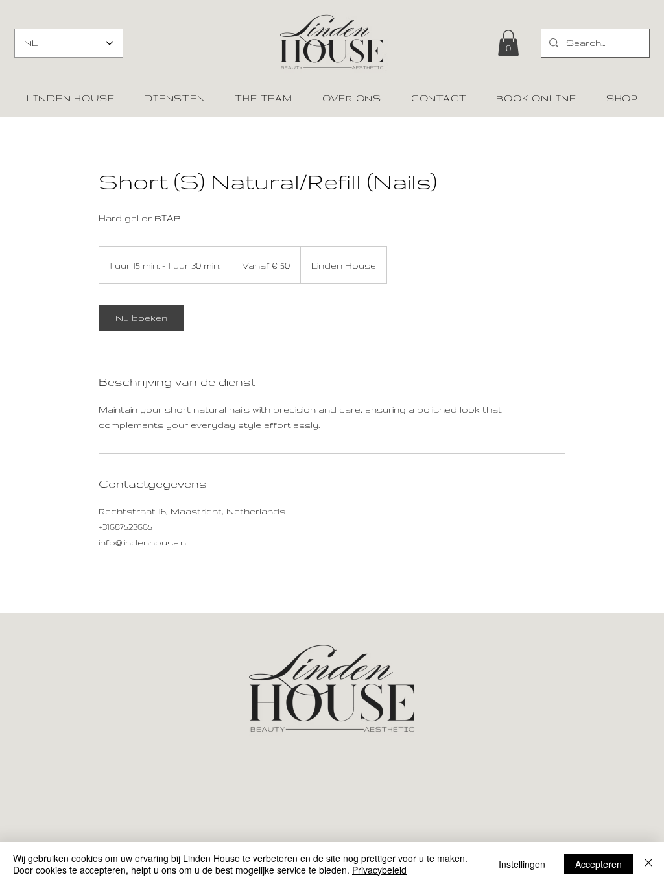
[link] (141, 318)
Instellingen (522, 863)
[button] (508, 43)
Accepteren (598, 863)
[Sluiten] (648, 864)
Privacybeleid (379, 869)
